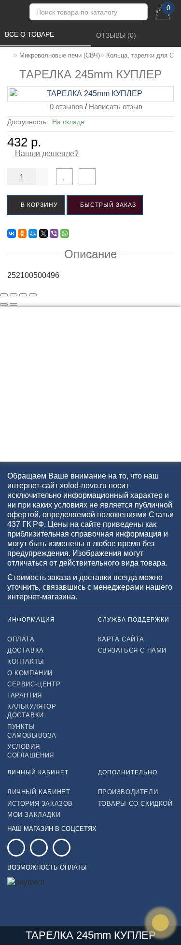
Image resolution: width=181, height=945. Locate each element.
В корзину (38, 205)
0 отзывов (64, 106)
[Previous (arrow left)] (4, 304)
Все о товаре (30, 34)
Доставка (25, 650)
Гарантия (24, 695)
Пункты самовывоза (31, 731)
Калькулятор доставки (31, 711)
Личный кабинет (38, 792)
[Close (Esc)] (4, 294)
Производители (128, 792)
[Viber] (54, 233)
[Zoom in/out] (33, 294)
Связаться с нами (132, 650)
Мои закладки (33, 814)
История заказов (40, 803)
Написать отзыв (115, 106)
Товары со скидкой (135, 803)
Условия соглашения (30, 751)
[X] (43, 233)
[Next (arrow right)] (13, 304)
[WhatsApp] (64, 233)
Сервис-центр (33, 684)
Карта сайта (121, 639)
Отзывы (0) (117, 35)
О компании (30, 673)
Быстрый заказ (107, 205)
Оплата (21, 639)
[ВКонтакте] (11, 233)
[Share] (13, 294)
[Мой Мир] (32, 233)
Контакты (25, 661)
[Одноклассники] (22, 233)
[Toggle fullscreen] (23, 294)
